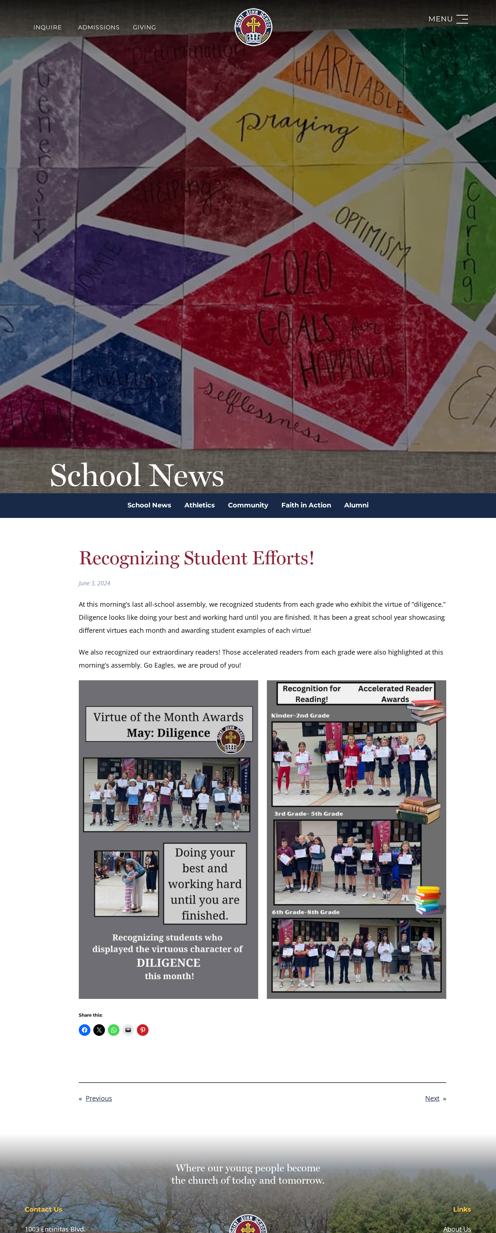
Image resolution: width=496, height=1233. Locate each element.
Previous (99, 1098)
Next (432, 1098)
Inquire (47, 27)
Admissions (99, 27)
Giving (144, 27)
